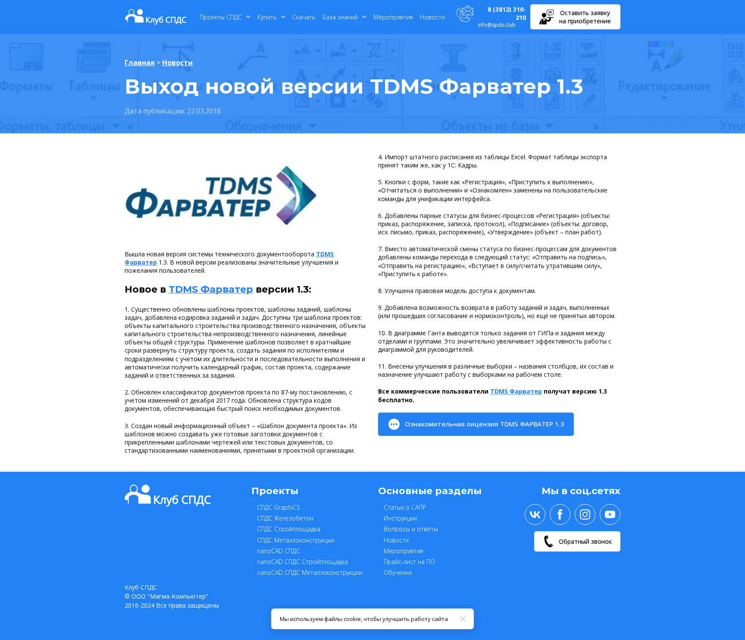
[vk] (535, 514)
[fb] (560, 514)
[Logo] (156, 16)
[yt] (610, 514)
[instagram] (585, 514)
